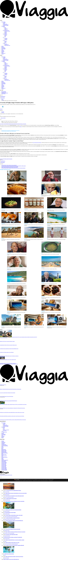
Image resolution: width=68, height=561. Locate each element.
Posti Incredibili (3, 434)
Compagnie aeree (4, 444)
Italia (5, 27)
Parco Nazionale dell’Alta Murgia (37, 142)
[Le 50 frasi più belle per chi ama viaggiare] (35, 511)
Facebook (3, 111)
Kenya (5, 42)
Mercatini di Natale (4, 454)
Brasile (5, 35)
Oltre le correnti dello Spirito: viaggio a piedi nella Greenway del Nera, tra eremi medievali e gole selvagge (13, 404)
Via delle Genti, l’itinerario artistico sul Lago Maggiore (7, 352)
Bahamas (6, 33)
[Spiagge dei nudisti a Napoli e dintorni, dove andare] (35, 541)
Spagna (6, 29)
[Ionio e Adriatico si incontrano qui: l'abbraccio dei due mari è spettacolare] (35, 530)
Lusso (2, 49)
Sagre (2, 456)
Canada (6, 31)
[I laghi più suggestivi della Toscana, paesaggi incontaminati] (35, 505)
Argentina (6, 34)
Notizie (2, 431)
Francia (6, 28)
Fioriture (3, 447)
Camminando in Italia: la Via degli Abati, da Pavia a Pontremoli (8, 363)
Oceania (4, 43)
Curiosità (3, 50)
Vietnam (6, 39)
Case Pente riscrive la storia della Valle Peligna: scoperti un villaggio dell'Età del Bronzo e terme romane (13, 419)
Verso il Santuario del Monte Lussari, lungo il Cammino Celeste (8, 359)
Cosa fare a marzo (4, 463)
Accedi (1, 20)
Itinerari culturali (4, 449)
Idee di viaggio (3, 56)
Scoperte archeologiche (4, 457)
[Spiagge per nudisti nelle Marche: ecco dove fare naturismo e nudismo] (35, 538)
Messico (6, 32)
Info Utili (3, 432)
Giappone (6, 38)
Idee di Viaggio (3, 422)
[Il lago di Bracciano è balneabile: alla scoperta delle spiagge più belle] (35, 494)
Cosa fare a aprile (4, 464)
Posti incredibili (3, 48)
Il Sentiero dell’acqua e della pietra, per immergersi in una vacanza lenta (10, 130)
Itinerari (3, 448)
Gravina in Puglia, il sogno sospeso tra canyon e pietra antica (9, 165)
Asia (3, 37)
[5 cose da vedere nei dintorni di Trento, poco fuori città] (35, 525)
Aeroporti (3, 441)
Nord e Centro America (6, 30)
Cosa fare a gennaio (4, 462)
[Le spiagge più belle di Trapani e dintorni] (35, 497)
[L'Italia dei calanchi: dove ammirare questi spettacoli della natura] (35, 519)
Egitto (5, 41)
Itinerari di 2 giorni (4, 450)
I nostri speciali (3, 53)
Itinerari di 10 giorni (4, 452)
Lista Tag (3, 440)
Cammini (4, 22)
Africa (4, 40)
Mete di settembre (4, 91)
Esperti (2, 52)
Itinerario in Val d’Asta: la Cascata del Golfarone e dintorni (7, 341)
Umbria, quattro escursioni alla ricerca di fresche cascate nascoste (10, 167)
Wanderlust (3, 436)
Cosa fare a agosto (4, 467)
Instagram (3, 112)
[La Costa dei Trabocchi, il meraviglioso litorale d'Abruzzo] (35, 486)
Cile (5, 36)
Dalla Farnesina (3, 93)
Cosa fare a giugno (4, 465)
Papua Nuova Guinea (7, 45)
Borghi (4, 23)
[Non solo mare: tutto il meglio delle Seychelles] (35, 533)
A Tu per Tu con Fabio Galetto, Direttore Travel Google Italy (7, 392)
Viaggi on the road (4, 460)
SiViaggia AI (3, 47)
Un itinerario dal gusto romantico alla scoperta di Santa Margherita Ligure (9, 348)
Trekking (3, 459)
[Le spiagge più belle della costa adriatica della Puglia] (35, 516)
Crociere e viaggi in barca (5, 445)
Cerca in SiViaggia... (2, 474)
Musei (2, 453)
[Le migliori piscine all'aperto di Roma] (35, 549)
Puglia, (20, 126)
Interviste (3, 51)
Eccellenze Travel (4, 92)
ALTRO (1, 55)
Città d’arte (3, 443)
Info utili (3, 46)
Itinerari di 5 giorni (4, 451)
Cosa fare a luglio (4, 466)
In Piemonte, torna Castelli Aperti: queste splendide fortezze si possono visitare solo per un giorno (12, 412)
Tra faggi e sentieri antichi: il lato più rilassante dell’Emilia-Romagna (8, 400)
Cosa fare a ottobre (4, 468)
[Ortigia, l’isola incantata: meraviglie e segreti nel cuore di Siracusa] (35, 555)
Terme (2, 458)
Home (2, 99)
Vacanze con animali (5, 25)
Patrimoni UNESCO (4, 455)
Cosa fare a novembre (4, 469)
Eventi (2, 446)
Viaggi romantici (4, 461)
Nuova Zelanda (7, 44)
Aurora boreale (3, 442)
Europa (4, 61)
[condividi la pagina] (0, 119)
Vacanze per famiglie (5, 24)
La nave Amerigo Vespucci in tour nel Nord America (6, 396)
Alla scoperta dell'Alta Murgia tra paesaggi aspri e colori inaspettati (10, 166)
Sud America (4, 430)
